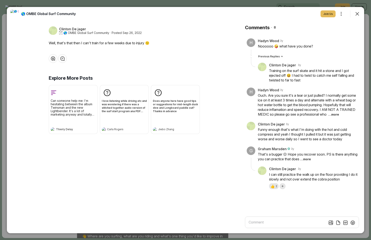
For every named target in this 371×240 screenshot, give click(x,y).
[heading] (69, 130)
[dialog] (185, 120)
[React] (53, 58)
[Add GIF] (345, 222)
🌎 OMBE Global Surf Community (86, 32)
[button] (274, 186)
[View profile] (53, 129)
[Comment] (62, 58)
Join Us (328, 13)
